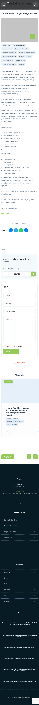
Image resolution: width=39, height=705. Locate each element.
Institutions (8, 601)
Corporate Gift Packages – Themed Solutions (19, 658)
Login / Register (10, 532)
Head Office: (19, 491)
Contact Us (8, 537)
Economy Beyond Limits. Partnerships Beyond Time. (19, 681)
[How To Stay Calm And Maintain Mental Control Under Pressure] (19, 631)
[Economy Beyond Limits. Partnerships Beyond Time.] (19, 677)
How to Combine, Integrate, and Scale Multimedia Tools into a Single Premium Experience (19, 623)
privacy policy (17, 346)
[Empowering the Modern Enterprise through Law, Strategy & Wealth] (19, 665)
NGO (6, 578)
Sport (6, 595)
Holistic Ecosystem (20, 259)
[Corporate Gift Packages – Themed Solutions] (19, 654)
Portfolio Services (10, 520)
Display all (7, 457)
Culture (6, 584)
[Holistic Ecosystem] (19, 5)
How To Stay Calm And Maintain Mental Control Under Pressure (19, 635)
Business (7, 572)
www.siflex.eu (6, 214)
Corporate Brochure (11, 526)
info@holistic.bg (19, 486)
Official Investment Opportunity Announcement (19, 647)
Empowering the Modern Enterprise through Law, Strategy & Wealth (19, 669)
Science (7, 590)
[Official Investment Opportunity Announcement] (19, 643)
